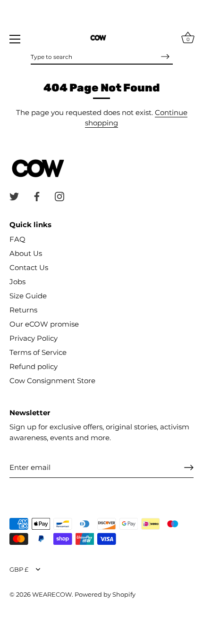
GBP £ (18, 569)
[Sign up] (189, 467)
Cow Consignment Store (52, 380)
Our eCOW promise (44, 324)
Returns (23, 309)
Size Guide (28, 295)
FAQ (17, 239)
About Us (25, 253)
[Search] (165, 56)
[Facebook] (37, 195)
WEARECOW (52, 594)
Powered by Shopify (105, 594)
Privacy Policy (33, 338)
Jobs (17, 281)
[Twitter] (14, 195)
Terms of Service (38, 352)
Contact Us (28, 267)
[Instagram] (59, 195)
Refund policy (33, 366)
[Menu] (15, 39)
